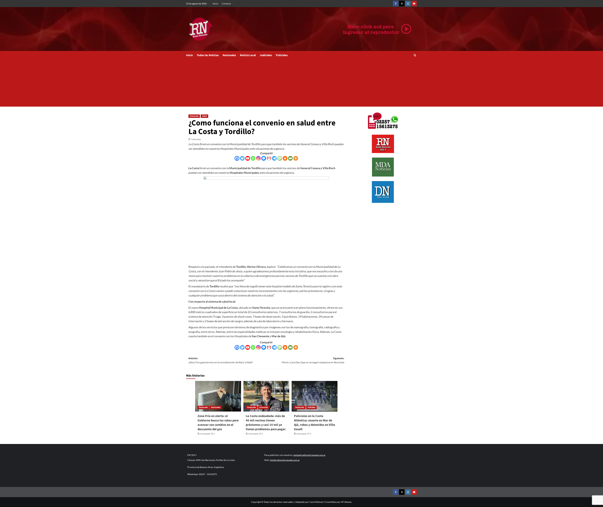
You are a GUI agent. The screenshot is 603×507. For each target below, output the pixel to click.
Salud (204, 116)
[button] (415, 55)
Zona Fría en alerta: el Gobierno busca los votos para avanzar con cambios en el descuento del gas (218, 422)
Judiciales (266, 55)
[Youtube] (247, 158)
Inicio (215, 3)
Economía (263, 407)
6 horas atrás (301, 434)
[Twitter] (242, 158)
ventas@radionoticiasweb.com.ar (309, 455)
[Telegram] (274, 158)
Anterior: (220, 360)
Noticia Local (248, 55)
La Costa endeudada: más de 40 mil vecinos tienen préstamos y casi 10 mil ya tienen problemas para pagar (266, 422)
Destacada (194, 116)
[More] (295, 158)
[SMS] (279, 158)
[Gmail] (269, 158)
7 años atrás (196, 139)
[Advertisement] (301, 83)
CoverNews (331, 502)
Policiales (282, 55)
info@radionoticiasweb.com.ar (285, 460)
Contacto (226, 3)
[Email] (290, 158)
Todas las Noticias (208, 55)
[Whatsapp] (253, 158)
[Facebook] (237, 158)
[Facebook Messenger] (263, 158)
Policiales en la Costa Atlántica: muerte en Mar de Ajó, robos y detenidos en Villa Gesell (314, 422)
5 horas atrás (205, 434)
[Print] (285, 158)
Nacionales (229, 55)
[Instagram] (258, 158)
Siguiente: (313, 360)
